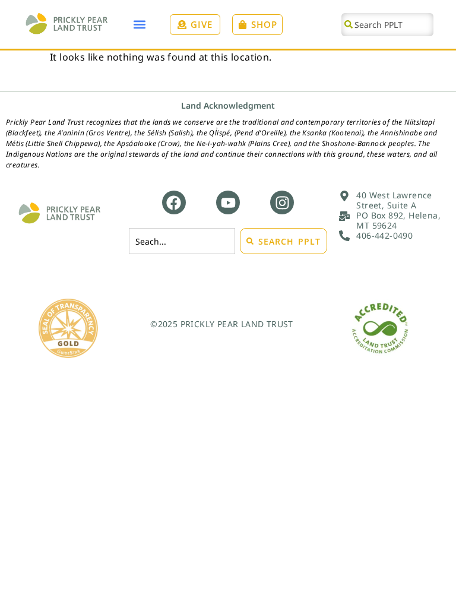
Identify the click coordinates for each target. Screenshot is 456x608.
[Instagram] (282, 202)
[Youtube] (228, 202)
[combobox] (387, 24)
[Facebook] (174, 202)
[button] (140, 24)
